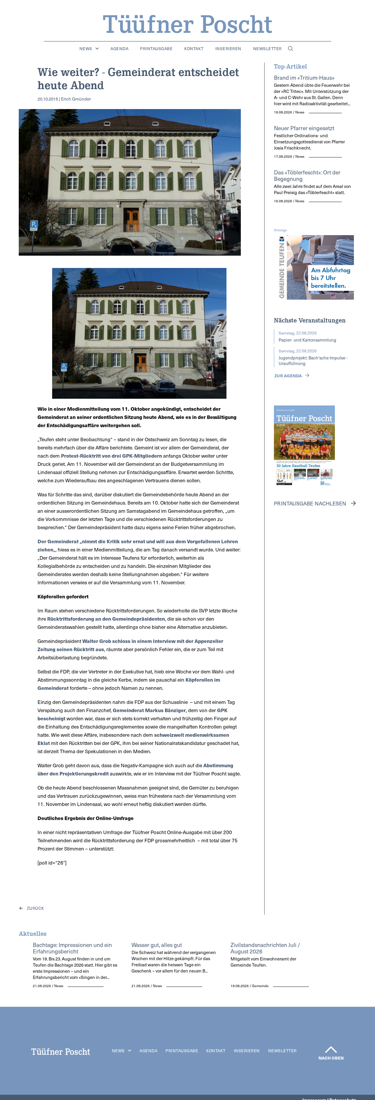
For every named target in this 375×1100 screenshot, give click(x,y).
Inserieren (228, 49)
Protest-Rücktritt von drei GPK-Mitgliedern (111, 455)
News (85, 49)
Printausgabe (156, 49)
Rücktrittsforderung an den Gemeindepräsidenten (106, 618)
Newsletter (267, 49)
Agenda (119, 49)
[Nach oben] (331, 1049)
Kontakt (194, 49)
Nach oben (331, 1058)
